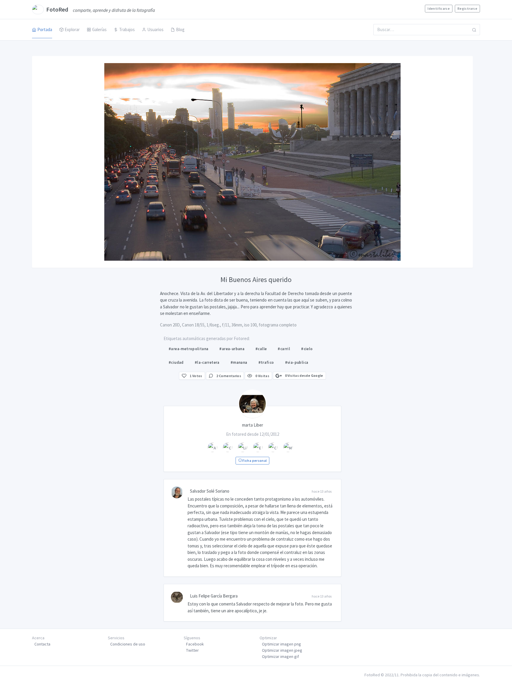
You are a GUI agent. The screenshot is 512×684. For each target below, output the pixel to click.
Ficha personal (254, 460)
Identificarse (439, 8)
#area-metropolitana (188, 348)
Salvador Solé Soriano (209, 491)
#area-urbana (231, 348)
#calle (261, 348)
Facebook (195, 644)
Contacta (42, 644)
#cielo (307, 348)
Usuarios (155, 29)
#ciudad (176, 362)
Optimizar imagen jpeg (282, 650)
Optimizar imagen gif (280, 656)
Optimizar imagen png (281, 644)
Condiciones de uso (127, 644)
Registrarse (467, 8)
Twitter (192, 650)
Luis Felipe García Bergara (214, 596)
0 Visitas (262, 376)
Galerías (99, 29)
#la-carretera (207, 362)
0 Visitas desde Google (303, 375)
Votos (196, 376)
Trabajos (127, 29)
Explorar (72, 29)
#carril (284, 348)
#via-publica (296, 362)
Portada (44, 29)
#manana (239, 362)
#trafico (266, 362)
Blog (180, 29)
